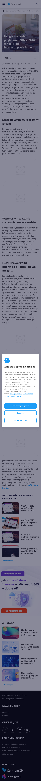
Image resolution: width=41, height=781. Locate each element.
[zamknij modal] (36, 357)
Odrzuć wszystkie (20, 420)
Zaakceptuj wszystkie (20, 406)
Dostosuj (20, 413)
